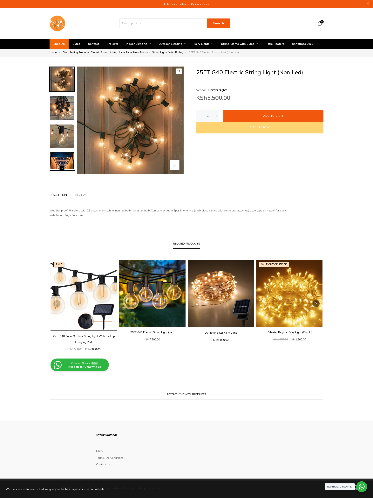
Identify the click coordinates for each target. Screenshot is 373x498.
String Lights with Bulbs (167, 52)
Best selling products (76, 52)
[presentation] (56, 303)
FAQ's (99, 451)
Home (53, 52)
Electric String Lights (104, 52)
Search (218, 23)
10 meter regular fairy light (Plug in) (289, 332)
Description (58, 195)
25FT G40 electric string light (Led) (152, 332)
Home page (125, 52)
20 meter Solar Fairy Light (221, 333)
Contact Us (103, 464)
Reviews (81, 195)
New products (142, 52)
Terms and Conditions (109, 458)
